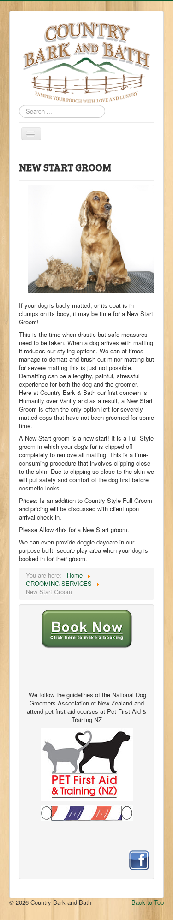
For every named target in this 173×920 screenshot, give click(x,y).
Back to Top (147, 902)
